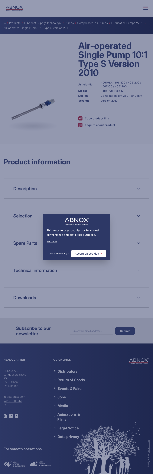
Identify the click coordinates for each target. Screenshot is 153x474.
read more (52, 241)
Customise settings (59, 253)
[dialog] (76, 237)
